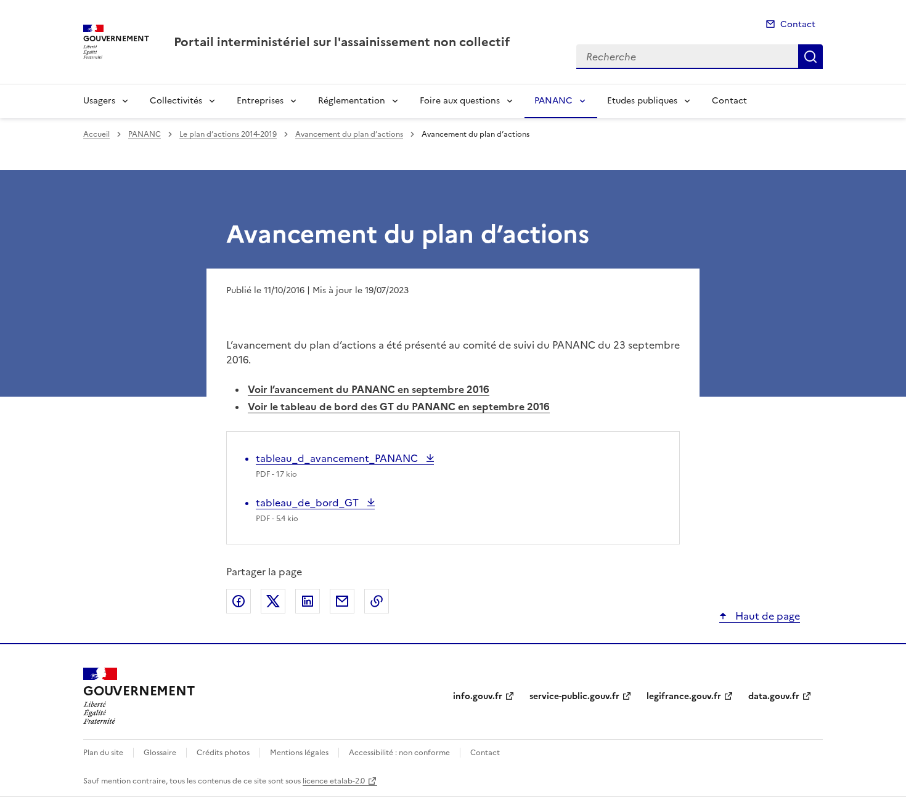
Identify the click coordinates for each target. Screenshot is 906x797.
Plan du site (103, 752)
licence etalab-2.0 (334, 781)
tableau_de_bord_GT (308, 502)
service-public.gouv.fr (574, 696)
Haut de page (766, 616)
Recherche (810, 56)
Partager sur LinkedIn (307, 601)
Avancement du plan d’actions (349, 134)
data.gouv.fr (773, 696)
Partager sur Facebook (238, 601)
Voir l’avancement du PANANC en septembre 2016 (368, 389)
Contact (797, 24)
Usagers (99, 100)
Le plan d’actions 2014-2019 (228, 134)
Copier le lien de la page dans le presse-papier (376, 601)
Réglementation (351, 100)
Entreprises (260, 100)
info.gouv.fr (477, 696)
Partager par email (342, 601)
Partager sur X (273, 601)
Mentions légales (299, 752)
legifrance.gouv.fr (684, 696)
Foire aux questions (460, 100)
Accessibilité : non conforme (399, 752)
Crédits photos (223, 752)
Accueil (96, 134)
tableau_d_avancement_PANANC (338, 458)
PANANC (553, 100)
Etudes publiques (642, 100)
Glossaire (160, 752)
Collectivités (176, 100)
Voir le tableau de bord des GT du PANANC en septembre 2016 (399, 406)
